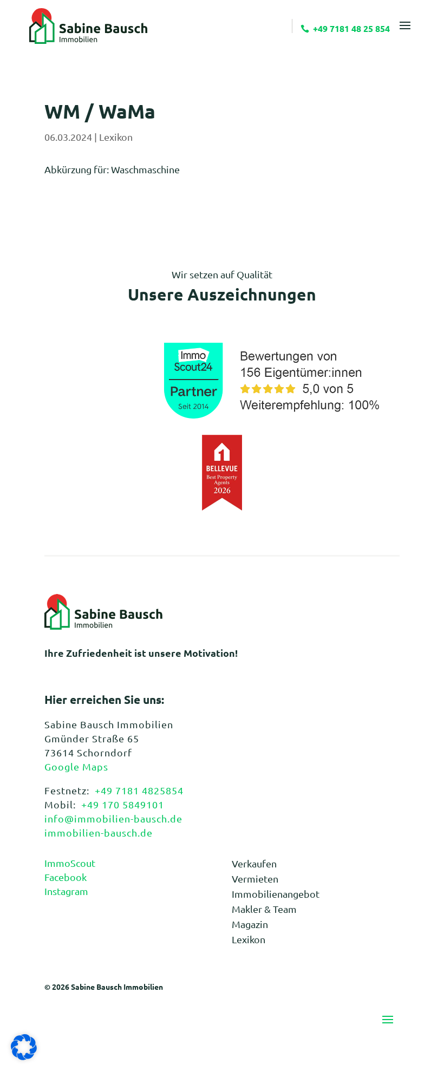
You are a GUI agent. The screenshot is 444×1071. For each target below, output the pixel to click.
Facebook (65, 877)
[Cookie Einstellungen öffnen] (24, 1056)
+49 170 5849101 (122, 804)
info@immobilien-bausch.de (113, 818)
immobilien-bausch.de (98, 832)
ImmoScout (69, 862)
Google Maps (76, 766)
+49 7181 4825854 (139, 790)
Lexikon (116, 136)
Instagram (66, 891)
